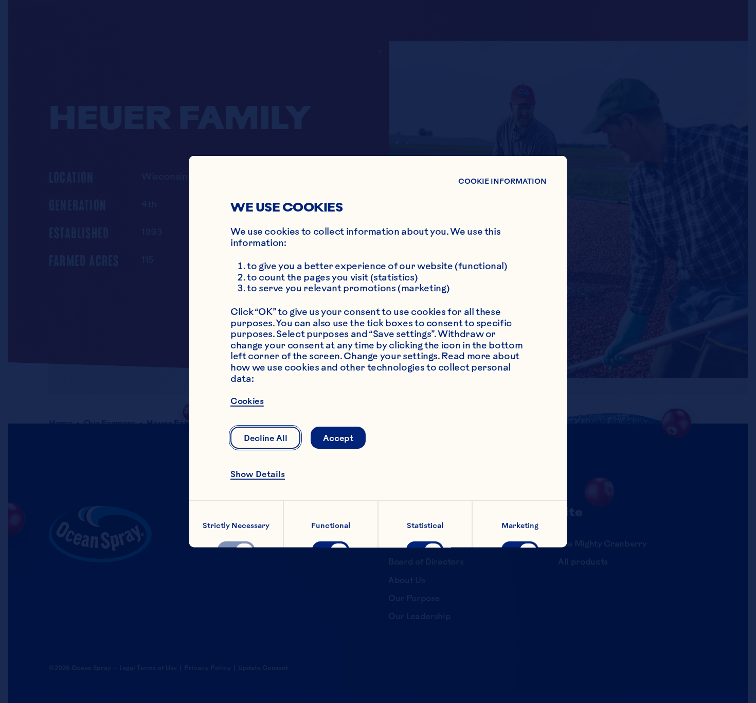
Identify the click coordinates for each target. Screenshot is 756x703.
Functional (330, 525)
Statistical (424, 525)
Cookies (247, 401)
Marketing (519, 525)
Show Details (257, 474)
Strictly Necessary (235, 525)
